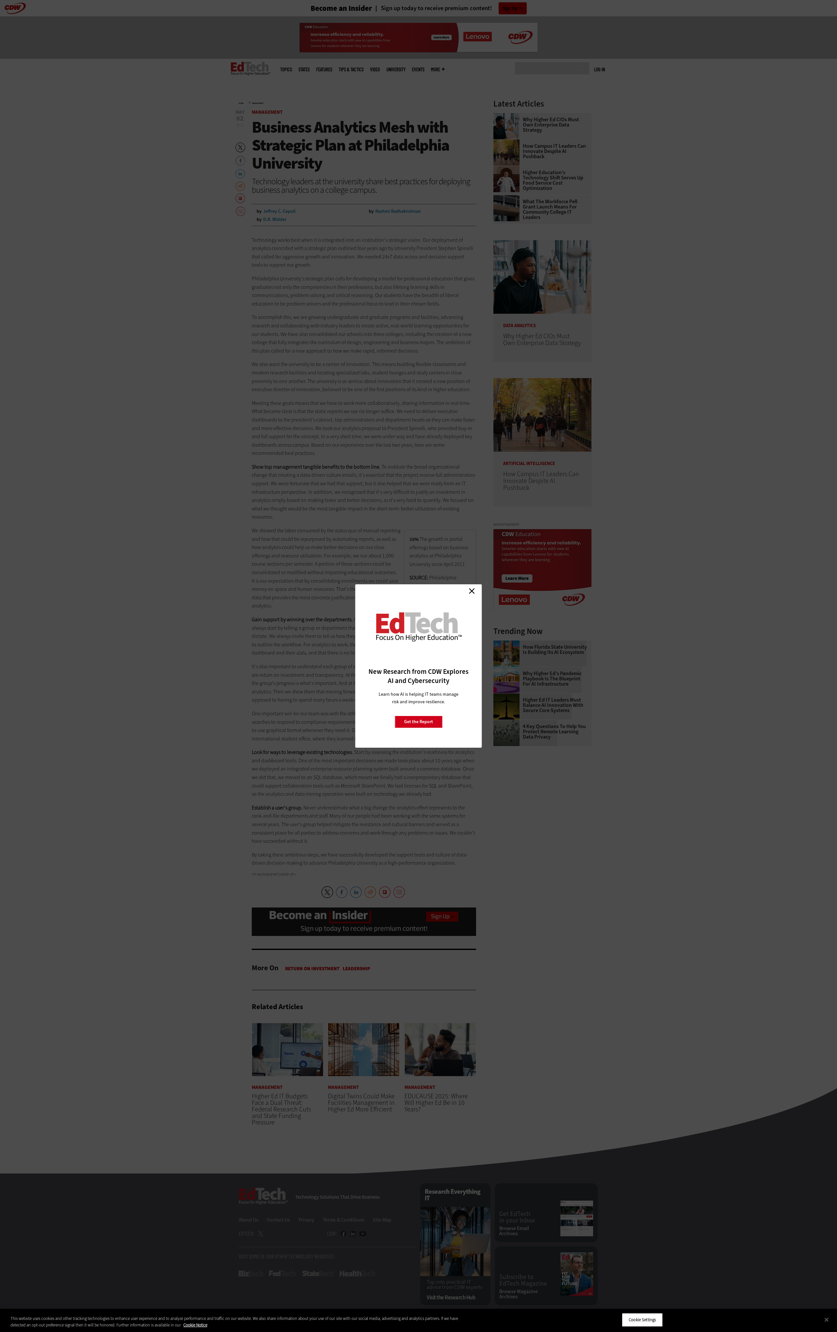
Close (472, 591)
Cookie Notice (195, 1325)
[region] (418, 1320)
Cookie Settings (642, 1320)
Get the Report (418, 722)
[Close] (826, 1319)
